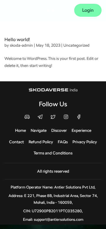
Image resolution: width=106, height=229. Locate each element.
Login (88, 10)
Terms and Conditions (53, 153)
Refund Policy (41, 141)
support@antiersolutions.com (58, 219)
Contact (16, 141)
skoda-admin (21, 45)
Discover (59, 130)
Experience (81, 130)
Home (20, 130)
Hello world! (17, 39)
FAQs (63, 141)
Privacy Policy (84, 141)
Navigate (39, 130)
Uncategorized (76, 45)
